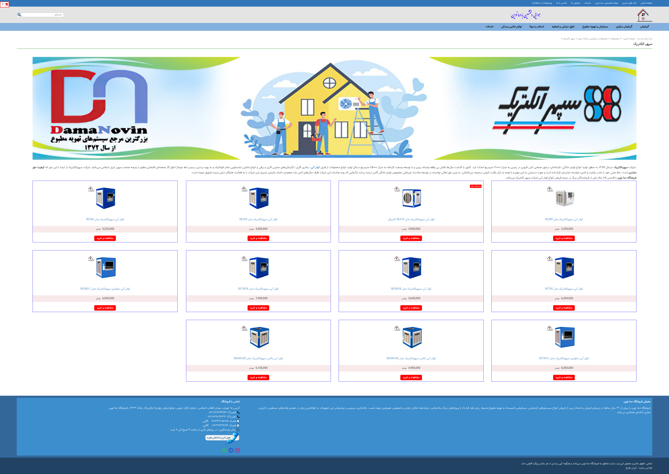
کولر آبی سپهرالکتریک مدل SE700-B (258, 289)
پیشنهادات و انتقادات (542, 3)
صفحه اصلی (646, 3)
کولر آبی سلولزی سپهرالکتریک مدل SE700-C (564, 358)
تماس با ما (561, 3)
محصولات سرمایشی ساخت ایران (592, 39)
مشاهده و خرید (564, 238)
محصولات (614, 39)
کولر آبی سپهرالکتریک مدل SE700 (564, 289)
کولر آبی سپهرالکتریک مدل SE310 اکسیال (411, 219)
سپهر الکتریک (568, 39)
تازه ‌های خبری (629, 3)
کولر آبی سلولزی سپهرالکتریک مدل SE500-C (105, 289)
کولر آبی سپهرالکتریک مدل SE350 (258, 219)
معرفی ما (575, 3)
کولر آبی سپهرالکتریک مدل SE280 (564, 219)
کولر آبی (315, 167)
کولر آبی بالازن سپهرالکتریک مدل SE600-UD (258, 358)
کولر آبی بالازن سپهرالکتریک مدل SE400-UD (411, 358)
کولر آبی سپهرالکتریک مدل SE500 (105, 219)
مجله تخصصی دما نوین (606, 3)
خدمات (587, 3)
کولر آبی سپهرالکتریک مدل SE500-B (411, 289)
